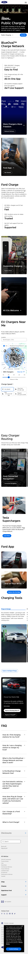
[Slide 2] (14, 664)
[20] (8, 375)
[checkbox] (7, 389)
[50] (24, 375)
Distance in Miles (14, 379)
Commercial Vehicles (6, 867)
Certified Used (5, 870)
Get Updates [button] (8, 901)
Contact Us (3, 932)
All (6, 345)
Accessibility (3, 934)
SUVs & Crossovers (6, 859)
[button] (24, 362)
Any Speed (7, 389)
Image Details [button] (6, 565)
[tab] (13, 609)
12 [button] (13, 478)
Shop (3, 882)
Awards (3, 876)
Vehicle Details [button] (7, 706)
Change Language (9, 923)
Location (3, 337)
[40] (19, 375)
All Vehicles (4, 856)
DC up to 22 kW (22, 394)
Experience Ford (6, 890)
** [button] (13, 57)
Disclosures (6, 833)
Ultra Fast (20, 388)
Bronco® (3, 846)
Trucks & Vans (5, 861)
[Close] (22, 927)
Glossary (3, 931)
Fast (5, 392)
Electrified (3, 865)
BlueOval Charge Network (17, 345)
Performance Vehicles (6, 874)
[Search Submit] (3, 841)
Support (3, 895)
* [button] (17, 51)
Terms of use (10, 368)
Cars (2, 863)
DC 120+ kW (21, 390)
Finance (3, 886)
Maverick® (4, 848)
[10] (3, 375)
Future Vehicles (5, 868)
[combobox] (14, 339)
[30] (14, 375)
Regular (20, 393)
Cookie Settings (13, 949)
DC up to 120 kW (8, 394)
